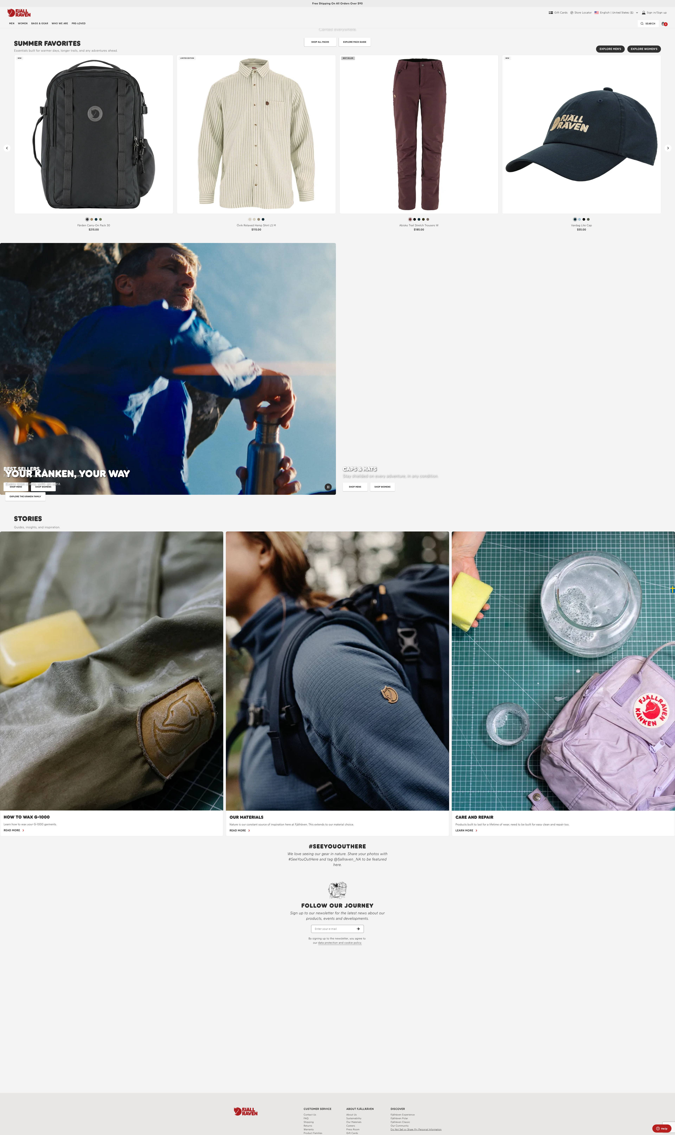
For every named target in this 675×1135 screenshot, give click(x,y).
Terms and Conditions (379, 571)
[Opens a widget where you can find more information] (661, 1128)
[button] (410, 529)
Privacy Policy (359, 573)
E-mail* (350, 558)
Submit (377, 595)
